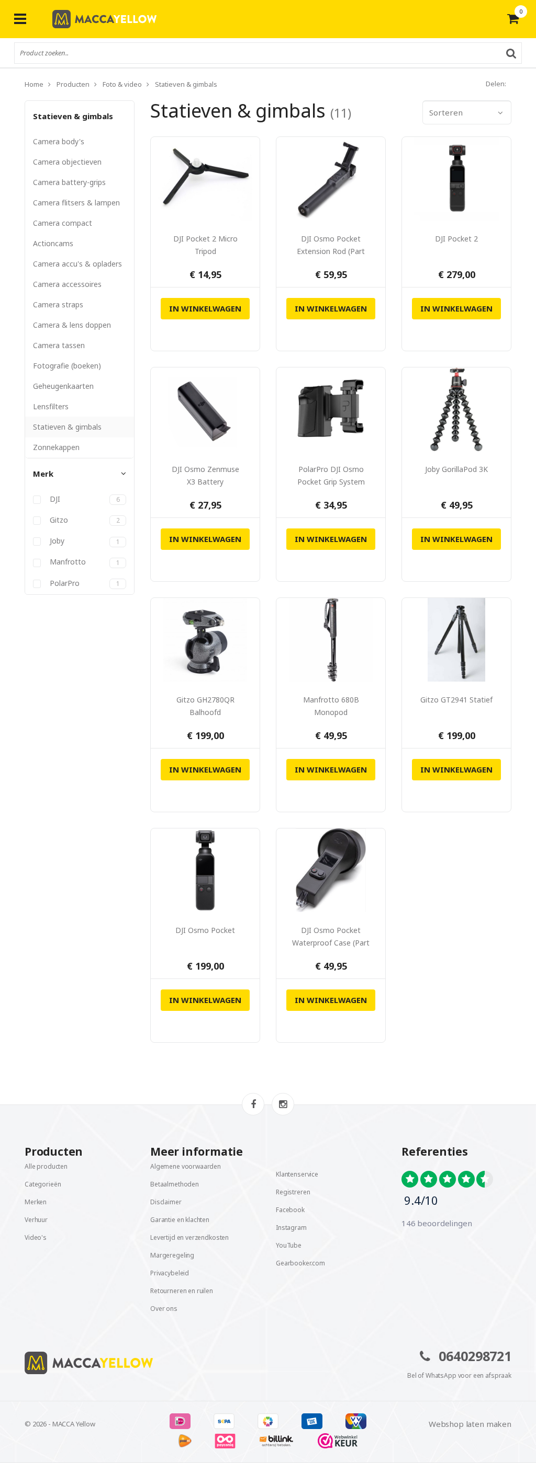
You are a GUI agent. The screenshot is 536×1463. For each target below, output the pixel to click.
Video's (36, 1237)
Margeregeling (172, 1255)
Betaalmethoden (174, 1184)
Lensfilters (51, 406)
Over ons (163, 1308)
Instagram (291, 1227)
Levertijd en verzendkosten (189, 1237)
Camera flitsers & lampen (76, 203)
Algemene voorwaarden (185, 1166)
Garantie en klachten (179, 1219)
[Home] (142, 1363)
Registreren (293, 1192)
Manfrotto (84, 562)
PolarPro (84, 583)
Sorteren (446, 112)
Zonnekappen (56, 447)
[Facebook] (253, 1104)
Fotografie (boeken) (67, 366)
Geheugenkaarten (63, 386)
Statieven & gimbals (73, 116)
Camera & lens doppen (72, 325)
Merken (36, 1201)
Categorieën (43, 1184)
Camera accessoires (67, 284)
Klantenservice (297, 1174)
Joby (84, 541)
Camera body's (58, 141)
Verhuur (36, 1219)
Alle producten (46, 1166)
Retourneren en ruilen (181, 1290)
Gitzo (84, 520)
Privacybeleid (169, 1273)
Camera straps (58, 304)
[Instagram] (283, 1104)
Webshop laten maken (470, 1424)
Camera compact (62, 223)
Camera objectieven (67, 162)
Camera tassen (59, 345)
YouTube (289, 1245)
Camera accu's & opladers (77, 264)
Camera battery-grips (69, 182)
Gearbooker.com (300, 1263)
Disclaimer (166, 1201)
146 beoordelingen (436, 1223)
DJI (84, 499)
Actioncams (53, 243)
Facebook (290, 1209)
